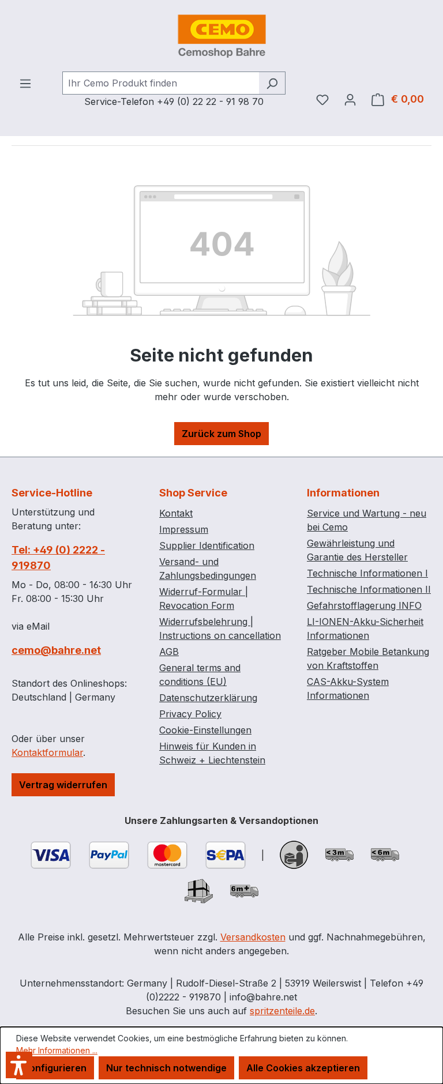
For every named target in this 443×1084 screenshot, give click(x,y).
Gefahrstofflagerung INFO (364, 605)
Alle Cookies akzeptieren (303, 1068)
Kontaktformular (47, 752)
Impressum (183, 529)
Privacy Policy (190, 714)
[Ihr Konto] (350, 99)
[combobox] (160, 83)
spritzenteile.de (282, 1011)
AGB (169, 651)
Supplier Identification (206, 545)
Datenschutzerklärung (208, 697)
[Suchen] (272, 83)
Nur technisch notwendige (166, 1068)
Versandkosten (253, 937)
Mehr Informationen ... (56, 1050)
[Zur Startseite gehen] (221, 36)
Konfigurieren (55, 1068)
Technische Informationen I (367, 573)
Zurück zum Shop (221, 433)
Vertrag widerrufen (63, 785)
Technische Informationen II (369, 589)
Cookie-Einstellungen (205, 730)
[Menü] (25, 83)
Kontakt (176, 513)
